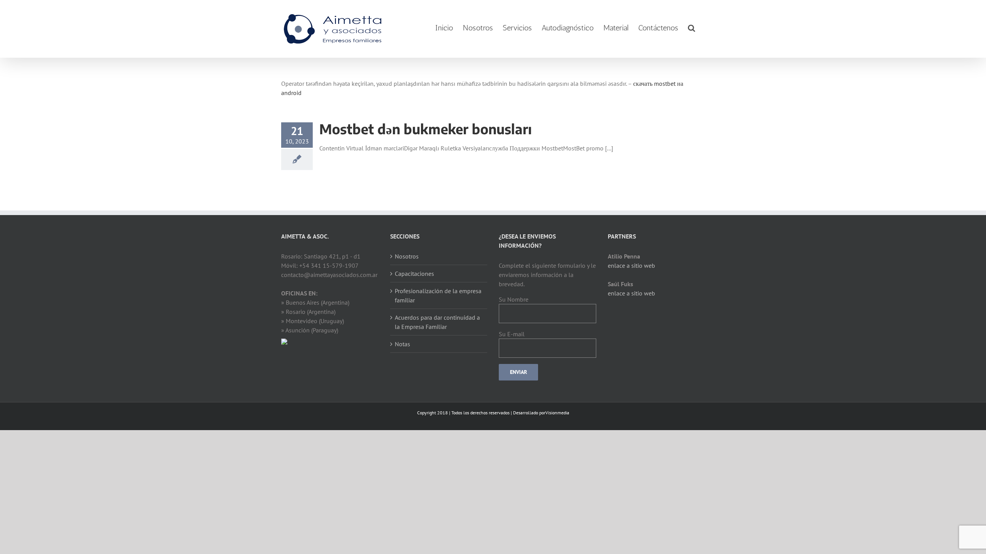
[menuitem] (444, 28)
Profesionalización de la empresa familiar (438, 295)
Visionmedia (557, 413)
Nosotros (407, 256)
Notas (402, 344)
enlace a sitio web (631, 265)
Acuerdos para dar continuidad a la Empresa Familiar (437, 322)
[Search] (691, 28)
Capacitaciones (414, 273)
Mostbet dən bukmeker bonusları (425, 128)
